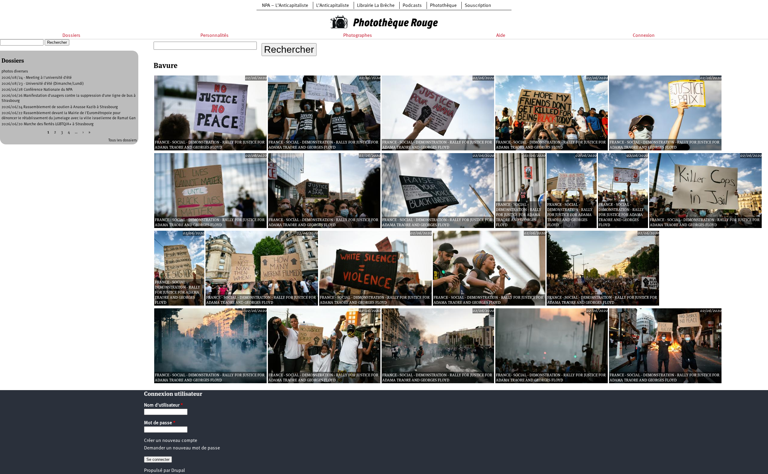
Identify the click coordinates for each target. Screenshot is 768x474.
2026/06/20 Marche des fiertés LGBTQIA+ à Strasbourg (48, 124)
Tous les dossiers (122, 140)
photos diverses (15, 71)
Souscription (478, 5)
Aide (500, 35)
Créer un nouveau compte (170, 440)
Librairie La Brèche (375, 5)
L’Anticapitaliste (332, 5)
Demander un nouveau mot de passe (182, 448)
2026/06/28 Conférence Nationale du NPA (37, 90)
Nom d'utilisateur (163, 405)
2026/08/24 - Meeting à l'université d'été (37, 78)
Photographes (357, 35)
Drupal (178, 470)
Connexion (644, 35)
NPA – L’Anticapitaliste (285, 5)
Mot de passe (160, 423)
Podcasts (412, 5)
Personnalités (214, 35)
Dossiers (71, 35)
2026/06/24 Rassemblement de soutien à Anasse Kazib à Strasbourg (60, 107)
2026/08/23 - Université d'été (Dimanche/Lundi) (43, 84)
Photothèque (443, 5)
